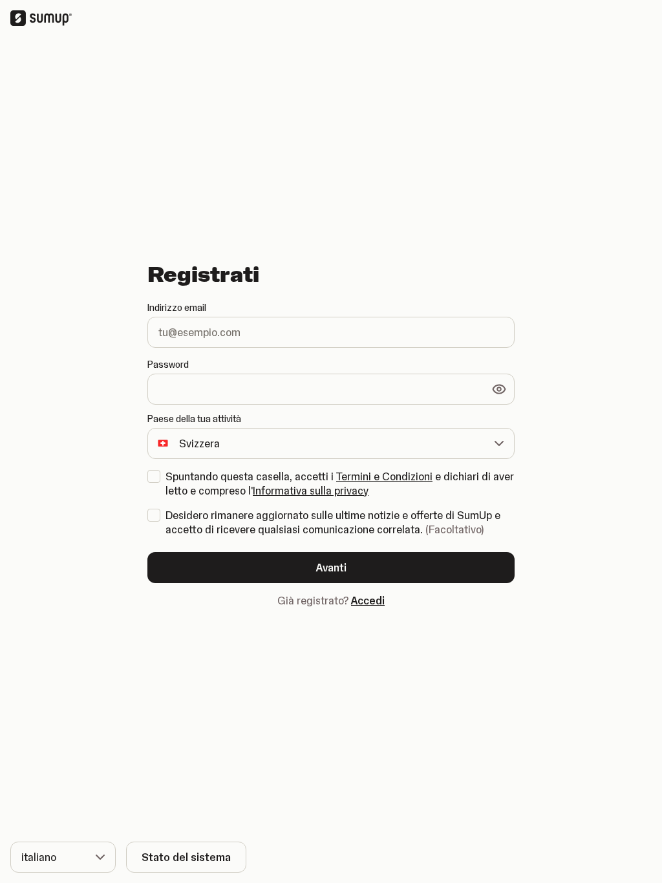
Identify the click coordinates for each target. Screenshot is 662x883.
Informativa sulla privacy (310, 490)
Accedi (368, 600)
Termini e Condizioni (384, 476)
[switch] (499, 389)
